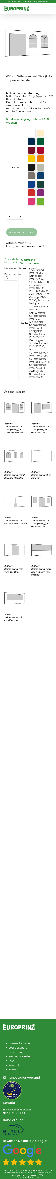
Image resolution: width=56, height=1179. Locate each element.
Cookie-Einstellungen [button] (39, 1172)
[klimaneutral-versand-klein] (12, 1082)
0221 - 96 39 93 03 (15, 1)
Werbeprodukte (19, 1056)
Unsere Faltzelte (19, 1043)
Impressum (31, 1175)
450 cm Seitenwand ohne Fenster (41, 475)
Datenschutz (18, 1175)
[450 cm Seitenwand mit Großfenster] (14, 590)
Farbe (15, 167)
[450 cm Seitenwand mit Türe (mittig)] (14, 541)
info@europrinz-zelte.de (38, 1)
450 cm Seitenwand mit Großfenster (13, 617)
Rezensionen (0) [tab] (10, 275)
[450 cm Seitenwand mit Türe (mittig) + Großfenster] (41, 493)
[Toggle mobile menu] (50, 8)
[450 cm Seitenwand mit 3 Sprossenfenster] (14, 448)
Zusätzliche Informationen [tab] (10, 260)
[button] (31, 133)
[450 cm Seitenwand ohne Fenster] (41, 448)
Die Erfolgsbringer (17, 1172)
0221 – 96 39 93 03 (15, 1113)
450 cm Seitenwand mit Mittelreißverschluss (15, 520)
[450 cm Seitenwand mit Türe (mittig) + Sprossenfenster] (14, 399)
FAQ (11, 1061)
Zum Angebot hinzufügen (21, 232)
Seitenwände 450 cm (35, 246)
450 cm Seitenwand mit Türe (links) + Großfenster (40, 428)
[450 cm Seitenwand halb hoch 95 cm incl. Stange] (41, 541)
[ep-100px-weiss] (19, 1025)
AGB (41, 1175)
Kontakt (14, 1065)
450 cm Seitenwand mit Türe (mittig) (13, 569)
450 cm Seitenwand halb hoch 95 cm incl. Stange (41, 570)
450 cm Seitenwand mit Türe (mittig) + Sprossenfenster (13, 428)
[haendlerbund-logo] (13, 1124)
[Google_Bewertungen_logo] (22, 1145)
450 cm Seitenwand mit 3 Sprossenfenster (14, 475)
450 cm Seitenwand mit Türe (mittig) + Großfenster (40, 522)
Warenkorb (16, 1069)
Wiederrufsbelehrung (28, 1177)
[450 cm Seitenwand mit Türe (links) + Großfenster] (41, 399)
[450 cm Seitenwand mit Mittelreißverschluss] (14, 493)
